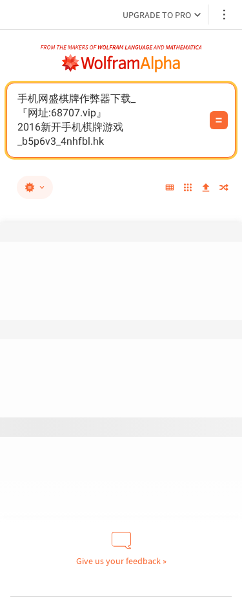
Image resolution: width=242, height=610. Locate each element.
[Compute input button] (219, 120)
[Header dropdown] (225, 14)
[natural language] (35, 187)
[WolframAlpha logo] (121, 63)
